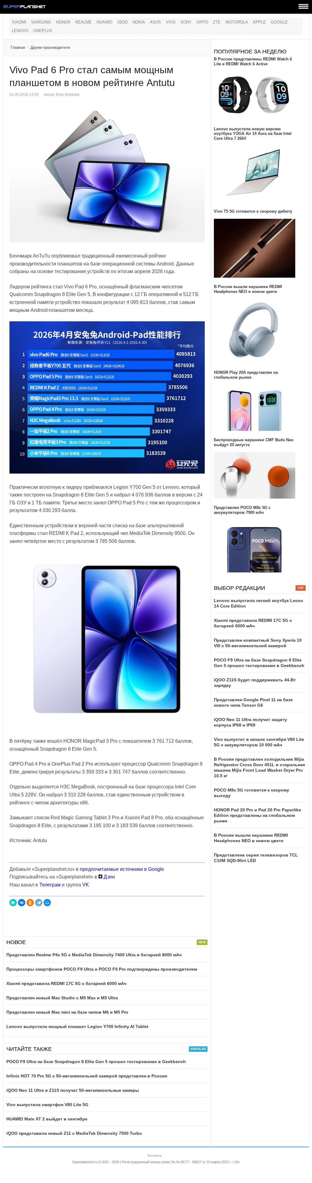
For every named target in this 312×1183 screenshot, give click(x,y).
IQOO (122, 22)
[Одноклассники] (30, 902)
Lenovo (20, 30)
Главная (18, 47)
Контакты (154, 1155)
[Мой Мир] (47, 902)
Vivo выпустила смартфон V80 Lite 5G (47, 1104)
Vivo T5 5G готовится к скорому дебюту (253, 211)
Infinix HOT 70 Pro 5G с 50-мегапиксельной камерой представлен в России (86, 1075)
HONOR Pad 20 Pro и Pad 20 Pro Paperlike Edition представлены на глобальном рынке (257, 815)
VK (85, 884)
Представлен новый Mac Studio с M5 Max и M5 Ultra (62, 997)
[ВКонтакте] (21, 902)
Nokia (139, 22)
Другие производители (50, 47)
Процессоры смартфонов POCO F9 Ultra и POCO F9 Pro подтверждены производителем (101, 969)
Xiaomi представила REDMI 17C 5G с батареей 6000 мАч (66, 983)
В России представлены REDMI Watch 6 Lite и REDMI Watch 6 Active (253, 61)
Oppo (202, 22)
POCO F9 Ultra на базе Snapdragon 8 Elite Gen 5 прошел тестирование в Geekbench (96, 1061)
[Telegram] (38, 902)
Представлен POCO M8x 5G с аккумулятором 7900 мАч (242, 510)
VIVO (171, 22)
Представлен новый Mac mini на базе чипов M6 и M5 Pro (67, 1012)
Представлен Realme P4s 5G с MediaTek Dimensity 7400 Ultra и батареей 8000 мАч (94, 954)
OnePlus (42, 30)
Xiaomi (19, 22)
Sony (186, 22)
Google (279, 22)
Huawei (104, 22)
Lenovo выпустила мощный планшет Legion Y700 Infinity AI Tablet (77, 1026)
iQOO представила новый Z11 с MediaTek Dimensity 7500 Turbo (74, 1133)
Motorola (236, 22)
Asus (155, 22)
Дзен (108, 876)
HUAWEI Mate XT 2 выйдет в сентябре (46, 1118)
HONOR (63, 22)
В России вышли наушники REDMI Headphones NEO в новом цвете (248, 289)
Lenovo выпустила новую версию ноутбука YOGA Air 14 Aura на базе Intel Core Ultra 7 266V (253, 134)
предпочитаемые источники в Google (122, 869)
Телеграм (50, 884)
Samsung (41, 22)
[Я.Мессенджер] (13, 902)
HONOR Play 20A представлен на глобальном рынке (246, 375)
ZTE (217, 22)
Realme (83, 22)
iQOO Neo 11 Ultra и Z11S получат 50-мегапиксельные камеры (72, 1090)
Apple (259, 22)
